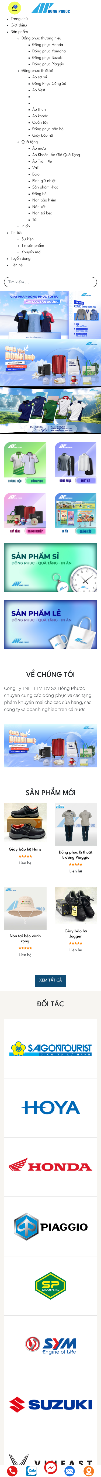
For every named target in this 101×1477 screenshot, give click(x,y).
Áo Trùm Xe (42, 162)
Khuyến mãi (31, 252)
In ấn (26, 226)
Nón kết (39, 207)
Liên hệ (17, 265)
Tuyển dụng (20, 259)
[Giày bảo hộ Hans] (25, 823)
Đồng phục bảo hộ (48, 129)
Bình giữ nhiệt (43, 181)
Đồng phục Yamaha (49, 51)
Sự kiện (28, 239)
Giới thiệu (19, 25)
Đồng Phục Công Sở (49, 84)
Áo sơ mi (39, 77)
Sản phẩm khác (45, 188)
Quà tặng (30, 142)
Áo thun (39, 110)
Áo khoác (40, 116)
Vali (35, 168)
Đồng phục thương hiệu (41, 38)
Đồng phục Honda (47, 45)
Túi (34, 220)
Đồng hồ (39, 194)
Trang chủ (19, 19)
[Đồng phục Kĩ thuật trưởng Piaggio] (76, 824)
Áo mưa (39, 149)
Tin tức (16, 233)
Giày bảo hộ (42, 136)
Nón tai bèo (42, 213)
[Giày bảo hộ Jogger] (76, 906)
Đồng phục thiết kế (37, 71)
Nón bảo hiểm (44, 200)
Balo (36, 175)
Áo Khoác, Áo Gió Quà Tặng (56, 155)
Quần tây (40, 123)
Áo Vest (38, 90)
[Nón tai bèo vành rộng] (25, 908)
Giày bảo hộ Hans (25, 850)
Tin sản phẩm (33, 246)
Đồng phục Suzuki (47, 58)
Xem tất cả (50, 981)
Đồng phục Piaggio (48, 64)
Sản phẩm (19, 32)
